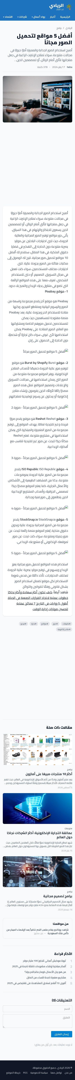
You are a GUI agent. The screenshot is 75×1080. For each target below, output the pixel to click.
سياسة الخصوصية (39, 1072)
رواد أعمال (38, 17)
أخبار (52, 17)
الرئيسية (65, 17)
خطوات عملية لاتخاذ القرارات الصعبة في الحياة (38, 598)
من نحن (68, 1072)
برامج (59, 28)
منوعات (68, 828)
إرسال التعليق (62, 1034)
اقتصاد (8, 17)
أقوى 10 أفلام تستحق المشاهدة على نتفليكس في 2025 (36, 983)
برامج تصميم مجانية (57, 896)
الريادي (68, 28)
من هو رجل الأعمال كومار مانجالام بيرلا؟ (45, 972)
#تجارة (33, 624)
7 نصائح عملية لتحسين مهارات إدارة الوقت (42, 606)
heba (69, 67)
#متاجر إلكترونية (64, 629)
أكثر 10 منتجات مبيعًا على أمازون (49, 774)
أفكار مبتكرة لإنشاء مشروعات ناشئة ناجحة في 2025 (39, 966)
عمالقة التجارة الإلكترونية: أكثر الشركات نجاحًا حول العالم (39, 835)
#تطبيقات (66, 624)
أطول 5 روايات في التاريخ (52, 603)
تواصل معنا (56, 1072)
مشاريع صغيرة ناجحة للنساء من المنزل (46, 977)
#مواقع (44, 624)
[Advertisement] (37, 164)
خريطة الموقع (13, 1072)
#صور (55, 624)
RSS (25, 1072)
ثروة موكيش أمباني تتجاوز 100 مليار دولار (44, 960)
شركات (22, 17)
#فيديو (23, 624)
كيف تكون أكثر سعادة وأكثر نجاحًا (30, 592)
